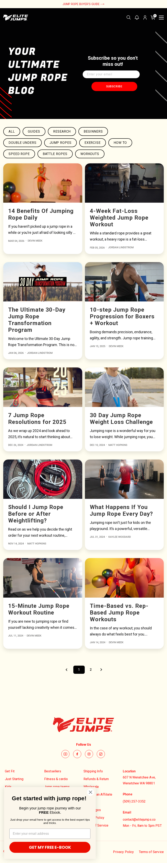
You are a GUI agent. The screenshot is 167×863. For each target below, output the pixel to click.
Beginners (93, 131)
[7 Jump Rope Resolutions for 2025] (42, 387)
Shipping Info (93, 771)
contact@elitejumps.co (139, 819)
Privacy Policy (94, 818)
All (12, 131)
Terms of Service (96, 825)
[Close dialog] (90, 792)
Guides (34, 131)
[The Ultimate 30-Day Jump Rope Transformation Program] (42, 281)
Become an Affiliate (98, 794)
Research (62, 131)
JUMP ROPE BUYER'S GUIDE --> (83, 4)
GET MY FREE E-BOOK (50, 847)
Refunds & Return (96, 779)
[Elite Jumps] (15, 17)
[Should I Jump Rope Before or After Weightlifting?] (42, 479)
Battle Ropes (55, 154)
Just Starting (14, 779)
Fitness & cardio (56, 779)
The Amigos (92, 810)
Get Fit (9, 771)
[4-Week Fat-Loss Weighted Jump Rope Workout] (124, 183)
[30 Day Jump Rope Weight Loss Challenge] (124, 387)
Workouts (89, 154)
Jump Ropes (60, 143)
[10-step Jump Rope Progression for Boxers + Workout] (124, 281)
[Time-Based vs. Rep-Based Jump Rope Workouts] (124, 577)
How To (120, 143)
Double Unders (22, 143)
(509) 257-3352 (134, 801)
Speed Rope (19, 154)
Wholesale (91, 787)
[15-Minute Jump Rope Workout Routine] (42, 577)
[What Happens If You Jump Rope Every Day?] (124, 479)
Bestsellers (52, 771)
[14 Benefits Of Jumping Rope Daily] (42, 183)
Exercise (93, 143)
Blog (87, 802)
